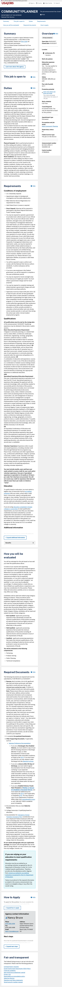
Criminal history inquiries (11, 966)
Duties (31, 21)
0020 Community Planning (50, 126)
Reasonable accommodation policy (14, 976)
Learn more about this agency (14, 66)
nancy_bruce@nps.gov (12, 931)
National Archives (28, 761)
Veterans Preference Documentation (19, 743)
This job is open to (19, 21)
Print (43, 14)
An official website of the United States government (15, 0)
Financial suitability (10, 970)
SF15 (22, 757)
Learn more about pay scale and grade (49, 92)
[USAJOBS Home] (8, 3)
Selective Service (9, 978)
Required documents (29, 25)
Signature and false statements (13, 980)
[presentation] (50, 54)
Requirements (41, 21)
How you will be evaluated (11, 25)
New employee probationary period (14, 972)
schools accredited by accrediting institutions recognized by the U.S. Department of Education (19, 875)
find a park (24, 41)
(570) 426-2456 (10, 923)
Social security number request (13, 982)
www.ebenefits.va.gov (28, 799)
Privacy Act (7, 974)
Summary (6, 21)
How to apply (45, 25)
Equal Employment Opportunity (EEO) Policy (17, 968)
